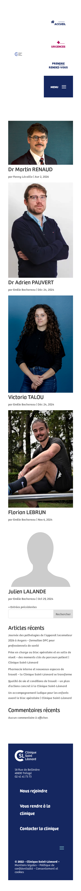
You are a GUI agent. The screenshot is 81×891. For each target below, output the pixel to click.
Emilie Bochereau (24, 289)
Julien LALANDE (27, 591)
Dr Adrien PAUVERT (31, 282)
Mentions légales (26, 865)
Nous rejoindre (33, 790)
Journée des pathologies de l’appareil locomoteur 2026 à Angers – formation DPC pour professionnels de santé (40, 640)
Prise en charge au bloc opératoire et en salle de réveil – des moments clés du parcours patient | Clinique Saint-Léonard (39, 657)
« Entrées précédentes (22, 607)
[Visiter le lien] (18, 54)
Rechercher (63, 614)
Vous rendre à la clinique (35, 809)
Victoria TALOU (26, 396)
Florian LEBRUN (27, 512)
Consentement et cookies (36, 870)
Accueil (60, 24)
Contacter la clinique (39, 828)
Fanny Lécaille (23, 176)
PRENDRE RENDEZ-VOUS (58, 65)
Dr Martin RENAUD (30, 169)
